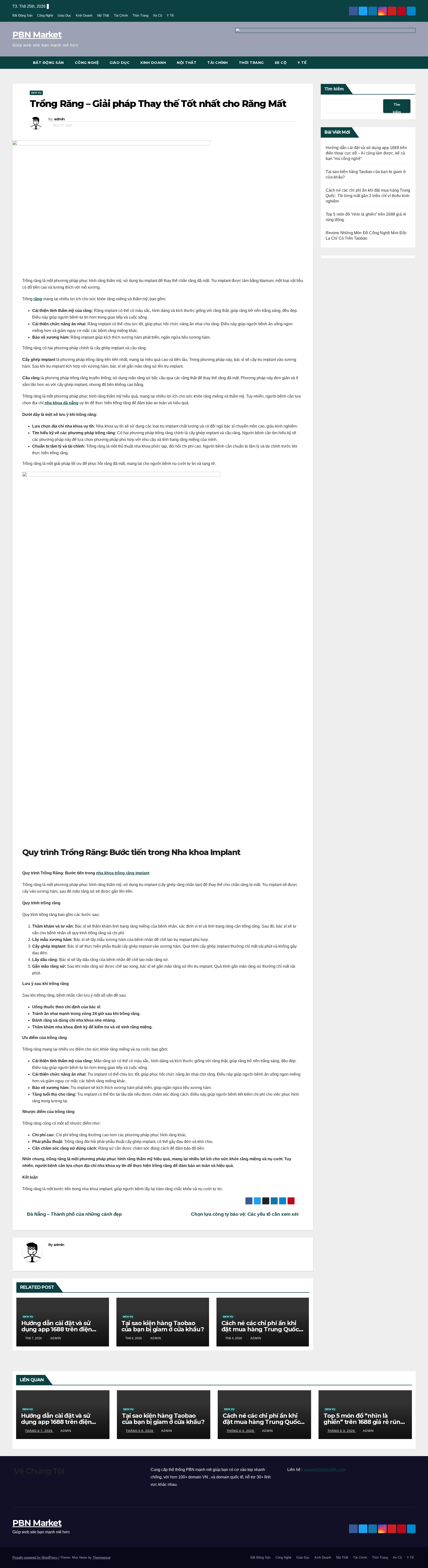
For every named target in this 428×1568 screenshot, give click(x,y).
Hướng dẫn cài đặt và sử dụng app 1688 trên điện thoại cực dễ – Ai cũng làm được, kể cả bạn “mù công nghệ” (366, 153)
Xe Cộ (157, 15)
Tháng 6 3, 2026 (341, 1431)
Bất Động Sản (22, 15)
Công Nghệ (45, 15)
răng (37, 299)
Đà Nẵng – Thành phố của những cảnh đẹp (74, 1214)
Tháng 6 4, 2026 (241, 1431)
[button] (412, 62)
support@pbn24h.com (324, 1469)
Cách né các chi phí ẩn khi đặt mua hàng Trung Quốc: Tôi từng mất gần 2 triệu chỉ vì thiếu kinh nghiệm (368, 195)
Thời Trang (140, 15)
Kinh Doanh (84, 15)
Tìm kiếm (334, 88)
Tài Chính (121, 15)
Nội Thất (103, 15)
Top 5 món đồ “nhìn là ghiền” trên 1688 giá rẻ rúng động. (363, 1422)
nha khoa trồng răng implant (122, 873)
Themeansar (101, 1557)
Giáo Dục (64, 15)
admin (59, 119)
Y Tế (170, 15)
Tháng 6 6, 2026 (140, 1431)
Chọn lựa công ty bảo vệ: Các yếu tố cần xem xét (245, 1214)
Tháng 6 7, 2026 (39, 1431)
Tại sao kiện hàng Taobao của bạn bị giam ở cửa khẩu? (162, 1326)
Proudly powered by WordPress (35, 1557)
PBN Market (36, 34)
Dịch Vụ (36, 92)
